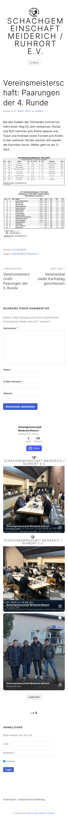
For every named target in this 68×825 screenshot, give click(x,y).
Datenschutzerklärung (32, 799)
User (6, 743)
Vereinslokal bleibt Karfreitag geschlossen (51, 276)
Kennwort (9, 752)
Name (7, 369)
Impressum (9, 799)
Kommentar (10, 328)
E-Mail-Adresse (13, 381)
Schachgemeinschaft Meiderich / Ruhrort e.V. (35, 36)
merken (10, 761)
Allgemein (19, 249)
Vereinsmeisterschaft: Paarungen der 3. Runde (16, 278)
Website (7, 393)
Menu (35, 62)
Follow (36, 448)
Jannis (39, 111)
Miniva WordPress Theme (41, 813)
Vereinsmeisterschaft (25, 254)
